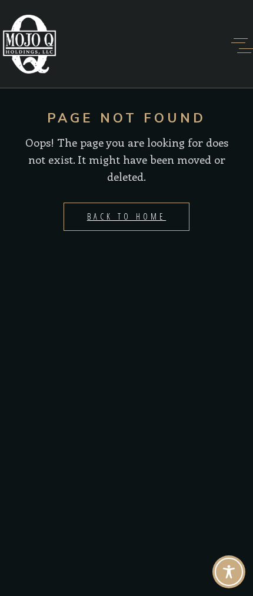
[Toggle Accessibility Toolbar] (229, 572)
